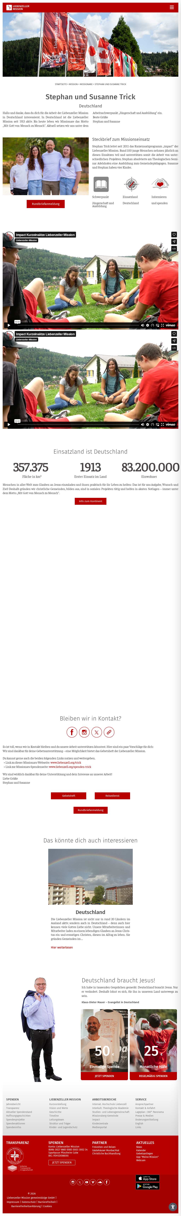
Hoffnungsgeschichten (18, 1115)
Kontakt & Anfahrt (145, 1108)
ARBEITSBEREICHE (104, 1099)
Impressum (13, 1202)
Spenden (12, 1099)
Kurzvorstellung (57, 1104)
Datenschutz (29, 1202)
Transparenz (12, 1108)
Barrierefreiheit (47, 1202)
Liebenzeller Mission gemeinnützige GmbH (31, 1197)
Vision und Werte (58, 1108)
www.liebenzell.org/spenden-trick (70, 767)
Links (138, 1127)
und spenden (159, 203)
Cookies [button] (47, 1206)
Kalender (141, 1150)
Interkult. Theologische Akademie (110, 1108)
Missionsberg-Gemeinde (105, 1115)
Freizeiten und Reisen (104, 1147)
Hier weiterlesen (62, 947)
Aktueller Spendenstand (19, 1112)
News (139, 1147)
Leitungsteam (56, 1119)
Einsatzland (130, 197)
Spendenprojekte (15, 1119)
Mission (73, 84)
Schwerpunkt (100, 197)
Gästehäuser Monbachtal (105, 1150)
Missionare (86, 84)
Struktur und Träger (60, 1123)
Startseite (61, 84)
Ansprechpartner (144, 1104)
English (139, 1123)
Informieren (159, 197)
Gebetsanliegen (144, 1153)
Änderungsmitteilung (146, 1119)
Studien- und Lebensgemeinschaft (110, 1112)
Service (141, 1099)
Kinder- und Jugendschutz (63, 1127)
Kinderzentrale (100, 1123)
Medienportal (99, 1127)
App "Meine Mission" (147, 1156)
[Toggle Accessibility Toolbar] (172, 1207)
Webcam (140, 1160)
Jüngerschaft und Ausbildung (103, 204)
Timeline (54, 1115)
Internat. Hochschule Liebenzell (109, 1104)
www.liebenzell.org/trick (66, 762)
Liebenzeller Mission (65, 1099)
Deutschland (131, 203)
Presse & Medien (144, 1115)
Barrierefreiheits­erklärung (26, 1206)
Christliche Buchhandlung (106, 1153)
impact (96, 1119)
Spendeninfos (13, 1127)
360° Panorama (155, 1112)
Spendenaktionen (15, 1123)
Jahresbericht (13, 1104)
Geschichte (55, 1112)
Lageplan (140, 1112)
